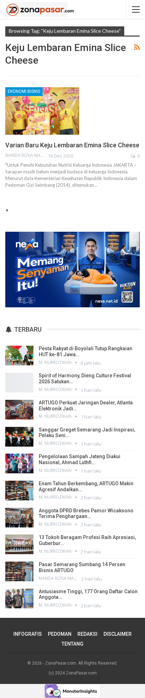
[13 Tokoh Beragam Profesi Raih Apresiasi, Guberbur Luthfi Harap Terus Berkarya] (19, 544)
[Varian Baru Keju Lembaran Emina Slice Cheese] (42, 110)
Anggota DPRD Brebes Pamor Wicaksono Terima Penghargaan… (86, 513)
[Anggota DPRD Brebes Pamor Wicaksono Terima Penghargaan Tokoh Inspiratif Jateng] (19, 517)
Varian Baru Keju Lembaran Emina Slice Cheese (72, 145)
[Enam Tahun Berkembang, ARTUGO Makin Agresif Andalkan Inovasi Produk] (19, 490)
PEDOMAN (59, 634)
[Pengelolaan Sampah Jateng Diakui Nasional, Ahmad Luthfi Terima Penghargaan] (19, 463)
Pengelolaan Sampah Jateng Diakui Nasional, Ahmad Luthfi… (79, 459)
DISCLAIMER (117, 634)
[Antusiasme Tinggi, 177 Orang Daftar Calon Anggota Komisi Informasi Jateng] (19, 598)
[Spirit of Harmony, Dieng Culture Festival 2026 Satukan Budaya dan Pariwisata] (19, 382)
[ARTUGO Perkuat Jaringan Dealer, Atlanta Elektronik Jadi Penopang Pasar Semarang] (19, 410)
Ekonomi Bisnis (24, 91)
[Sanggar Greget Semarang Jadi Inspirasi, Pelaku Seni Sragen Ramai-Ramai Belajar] (19, 437)
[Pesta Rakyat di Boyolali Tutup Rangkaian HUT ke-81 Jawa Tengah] (19, 355)
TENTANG (72, 644)
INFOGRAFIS (27, 634)
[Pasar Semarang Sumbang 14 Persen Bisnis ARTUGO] (19, 571)
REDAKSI (87, 634)
